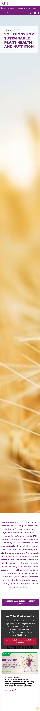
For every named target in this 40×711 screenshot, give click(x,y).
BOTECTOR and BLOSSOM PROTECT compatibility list (20, 602)
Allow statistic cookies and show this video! (20, 641)
